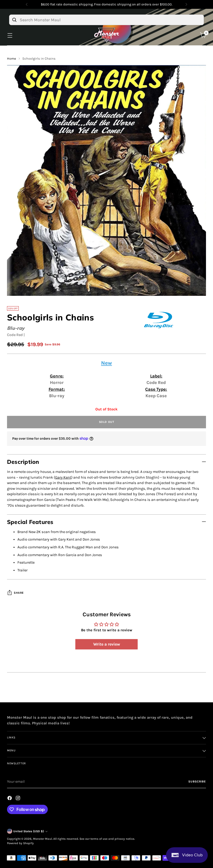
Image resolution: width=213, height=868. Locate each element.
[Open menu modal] (9, 35)
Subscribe (197, 781)
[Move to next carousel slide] (201, 692)
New (106, 363)
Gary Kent (63, 477)
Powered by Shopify (20, 843)
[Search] (14, 19)
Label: (156, 376)
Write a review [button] (106, 644)
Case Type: (156, 389)
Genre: (57, 376)
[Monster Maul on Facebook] (10, 798)
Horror (57, 382)
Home (11, 58)
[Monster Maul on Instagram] (18, 798)
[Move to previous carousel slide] (189, 692)
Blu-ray (15, 328)
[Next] (186, 4)
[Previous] (26, 4)
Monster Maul (42, 839)
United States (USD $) (28, 831)
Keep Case (156, 395)
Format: (57, 389)
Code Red (15, 335)
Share (19, 592)
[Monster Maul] (106, 35)
